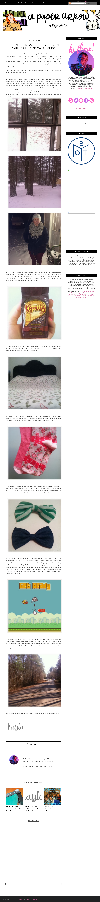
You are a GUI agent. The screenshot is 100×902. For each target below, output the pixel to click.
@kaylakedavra (81, 108)
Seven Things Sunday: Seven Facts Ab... (31, 808)
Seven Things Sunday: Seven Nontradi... (50, 808)
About (42, 2)
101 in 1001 (33, 2)
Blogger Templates (32, 899)
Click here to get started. (85, 88)
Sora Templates (18, 899)
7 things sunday (34, 41)
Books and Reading (18, 2)
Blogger (86, 1)
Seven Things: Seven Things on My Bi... (13, 808)
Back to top (91, 899)
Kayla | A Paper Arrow (33, 756)
